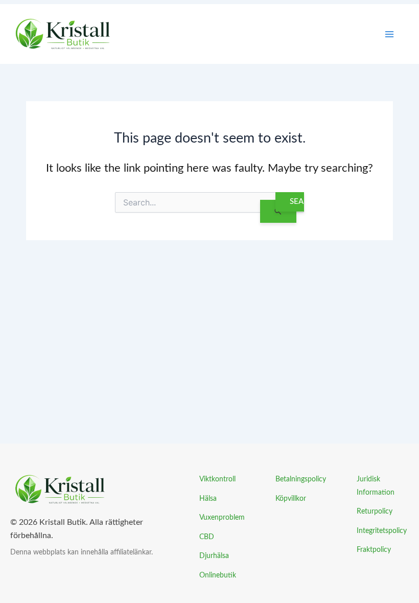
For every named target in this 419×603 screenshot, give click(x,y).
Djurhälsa (214, 556)
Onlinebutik (217, 575)
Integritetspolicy (382, 531)
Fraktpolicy (374, 549)
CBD (206, 537)
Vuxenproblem (222, 517)
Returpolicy (374, 511)
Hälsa (208, 498)
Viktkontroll (217, 479)
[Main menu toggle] (389, 34)
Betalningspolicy (300, 479)
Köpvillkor (290, 498)
